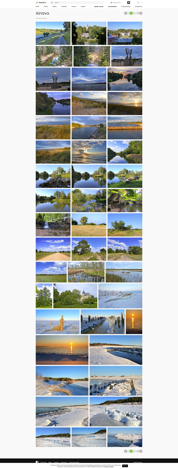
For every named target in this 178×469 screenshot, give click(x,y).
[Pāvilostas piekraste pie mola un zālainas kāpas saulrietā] (53, 163)
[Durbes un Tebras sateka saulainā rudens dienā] (53, 212)
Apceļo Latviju (98, 6)
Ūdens (46, 6)
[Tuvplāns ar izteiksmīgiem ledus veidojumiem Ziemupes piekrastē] (116, 426)
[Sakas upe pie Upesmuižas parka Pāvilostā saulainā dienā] (124, 163)
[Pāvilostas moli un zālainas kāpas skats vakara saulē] (53, 139)
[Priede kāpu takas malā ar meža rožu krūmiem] (89, 260)
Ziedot (50, 462)
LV (138, 3)
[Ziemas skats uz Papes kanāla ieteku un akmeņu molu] (116, 364)
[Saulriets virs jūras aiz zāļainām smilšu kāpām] (124, 114)
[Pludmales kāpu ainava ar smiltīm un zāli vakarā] (89, 114)
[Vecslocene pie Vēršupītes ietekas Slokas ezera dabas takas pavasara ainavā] (86, 282)
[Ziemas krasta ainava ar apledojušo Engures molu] (120, 308)
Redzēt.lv (42, 2)
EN (141, 3)
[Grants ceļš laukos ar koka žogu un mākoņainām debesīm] (53, 260)
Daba (37, 6)
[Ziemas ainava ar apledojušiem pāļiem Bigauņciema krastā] (103, 333)
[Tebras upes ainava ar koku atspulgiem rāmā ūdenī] (89, 212)
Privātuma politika (74, 462)
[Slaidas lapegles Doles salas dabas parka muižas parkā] (44, 308)
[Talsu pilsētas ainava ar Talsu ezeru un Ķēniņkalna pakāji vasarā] (53, 44)
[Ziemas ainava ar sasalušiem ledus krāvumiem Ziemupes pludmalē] (89, 446)
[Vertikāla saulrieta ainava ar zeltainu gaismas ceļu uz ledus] (134, 333)
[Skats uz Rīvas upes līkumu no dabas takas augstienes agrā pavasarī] (91, 66)
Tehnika (73, 6)
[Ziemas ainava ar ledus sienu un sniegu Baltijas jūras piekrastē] (124, 446)
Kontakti (56, 462)
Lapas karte (63, 462)
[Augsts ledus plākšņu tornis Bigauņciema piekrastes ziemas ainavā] (58, 333)
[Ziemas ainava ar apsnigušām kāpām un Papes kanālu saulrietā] (62, 395)
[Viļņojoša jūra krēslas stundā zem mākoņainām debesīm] (89, 90)
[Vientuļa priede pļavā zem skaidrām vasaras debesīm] (124, 236)
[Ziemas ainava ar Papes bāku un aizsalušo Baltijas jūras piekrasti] (62, 426)
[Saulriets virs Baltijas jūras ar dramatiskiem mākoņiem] (89, 163)
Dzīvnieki (64, 6)
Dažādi (83, 6)
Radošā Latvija (125, 6)
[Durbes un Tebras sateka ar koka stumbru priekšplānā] (124, 187)
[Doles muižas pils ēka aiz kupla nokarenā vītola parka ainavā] (75, 308)
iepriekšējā (125, 13)
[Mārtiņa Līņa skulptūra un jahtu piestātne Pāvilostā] (126, 66)
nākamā (140, 13)
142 (138, 13)
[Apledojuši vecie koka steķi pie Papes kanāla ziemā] (116, 395)
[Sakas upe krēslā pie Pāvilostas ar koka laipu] (53, 114)
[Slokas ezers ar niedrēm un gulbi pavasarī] (124, 282)
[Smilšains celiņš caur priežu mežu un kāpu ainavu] (124, 260)
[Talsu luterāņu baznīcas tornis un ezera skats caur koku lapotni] (89, 44)
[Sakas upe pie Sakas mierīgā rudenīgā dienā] (89, 187)
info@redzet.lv (117, 2)
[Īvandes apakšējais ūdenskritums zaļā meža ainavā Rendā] (53, 236)
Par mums (43, 462)
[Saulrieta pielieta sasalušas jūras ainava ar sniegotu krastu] (62, 364)
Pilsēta (55, 6)
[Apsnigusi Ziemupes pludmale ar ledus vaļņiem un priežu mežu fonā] (53, 446)
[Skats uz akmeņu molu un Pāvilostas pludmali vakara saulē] (124, 139)
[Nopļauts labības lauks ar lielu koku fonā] (89, 236)
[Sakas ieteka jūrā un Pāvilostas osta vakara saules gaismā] (89, 139)
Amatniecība (112, 6)
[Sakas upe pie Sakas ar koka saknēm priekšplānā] (53, 187)
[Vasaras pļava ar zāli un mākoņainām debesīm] (51, 282)
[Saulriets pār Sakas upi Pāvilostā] (124, 90)
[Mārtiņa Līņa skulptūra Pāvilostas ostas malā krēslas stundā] (53, 90)
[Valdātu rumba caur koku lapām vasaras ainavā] (124, 212)
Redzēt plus (138, 6)
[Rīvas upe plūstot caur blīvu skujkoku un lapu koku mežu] (54, 66)
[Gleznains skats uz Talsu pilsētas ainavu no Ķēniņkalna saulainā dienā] (124, 44)
